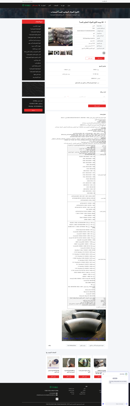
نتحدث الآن (100, 58)
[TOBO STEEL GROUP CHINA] (26, 5)
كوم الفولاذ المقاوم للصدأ (36, 31)
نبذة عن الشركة (71, 388)
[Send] (103, 403)
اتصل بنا (72, 393)
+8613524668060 (37, 106)
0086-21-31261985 (33, 103)
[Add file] (127, 403)
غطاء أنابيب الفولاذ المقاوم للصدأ (34, 37)
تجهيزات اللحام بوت (37, 26)
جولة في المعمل (71, 390)
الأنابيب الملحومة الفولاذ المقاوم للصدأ (33, 57)
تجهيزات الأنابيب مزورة (36, 46)
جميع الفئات (106, 393)
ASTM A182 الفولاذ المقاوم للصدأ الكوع (53, 371)
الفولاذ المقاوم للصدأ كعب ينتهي (34, 43)
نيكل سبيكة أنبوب (37, 60)
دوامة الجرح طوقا (37, 74)
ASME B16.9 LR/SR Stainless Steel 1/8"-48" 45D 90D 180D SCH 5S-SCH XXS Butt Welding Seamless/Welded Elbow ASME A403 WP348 (100, 372)
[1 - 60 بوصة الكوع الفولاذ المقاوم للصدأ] (60, 36)
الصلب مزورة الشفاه (36, 48)
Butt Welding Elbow (72, 345)
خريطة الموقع (83, 392)
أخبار (84, 388)
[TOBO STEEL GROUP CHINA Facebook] (106, 1)
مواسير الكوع (82, 345)
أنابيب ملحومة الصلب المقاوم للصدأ (34, 54)
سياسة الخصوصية (82, 393)
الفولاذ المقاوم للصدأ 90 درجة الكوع (96, 345)
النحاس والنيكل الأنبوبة (36, 65)
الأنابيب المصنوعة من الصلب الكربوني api (32, 51)
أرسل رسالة (97, 106)
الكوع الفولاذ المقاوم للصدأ (71, 14)
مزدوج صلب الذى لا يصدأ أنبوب (35, 40)
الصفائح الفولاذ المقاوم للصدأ (35, 68)
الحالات (84, 390)
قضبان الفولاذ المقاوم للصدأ (35, 71)
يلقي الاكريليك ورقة (37, 77)
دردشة (33, 110)
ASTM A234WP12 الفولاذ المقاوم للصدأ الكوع (69, 371)
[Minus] (103, 374)
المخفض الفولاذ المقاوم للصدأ (35, 34)
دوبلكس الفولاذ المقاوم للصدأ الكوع (84, 371)
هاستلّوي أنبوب (38, 63)
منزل (79, 14)
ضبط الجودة (72, 392)
